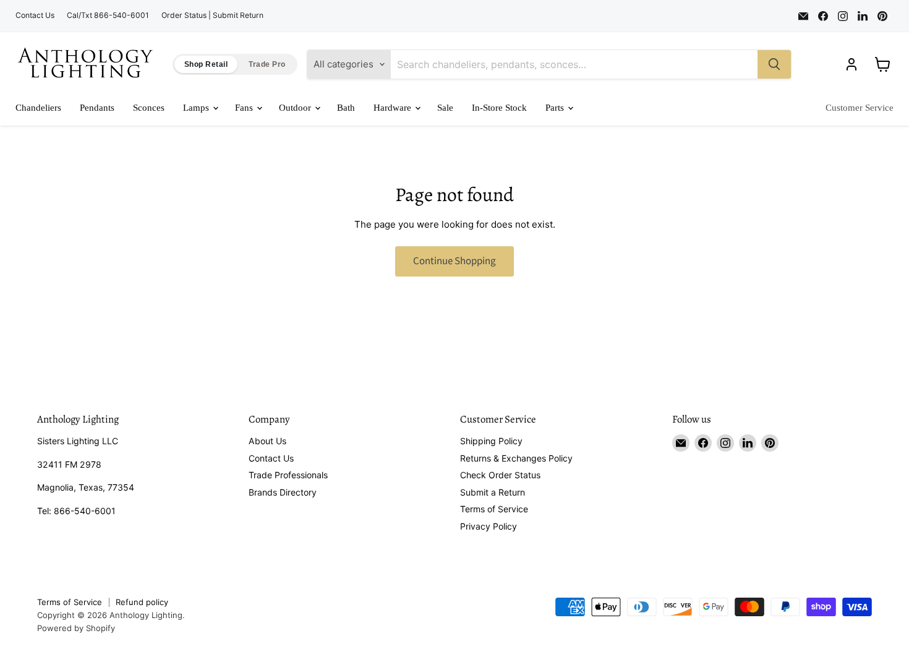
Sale (445, 108)
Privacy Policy (488, 526)
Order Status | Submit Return (212, 15)
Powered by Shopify (76, 628)
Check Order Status (500, 475)
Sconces (148, 108)
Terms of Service (494, 509)
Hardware (393, 108)
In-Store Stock (499, 108)
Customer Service (860, 108)
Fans (245, 108)
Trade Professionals (288, 475)
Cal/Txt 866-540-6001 (108, 15)
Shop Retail (206, 64)
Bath (346, 108)
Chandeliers (38, 108)
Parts (555, 108)
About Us (267, 441)
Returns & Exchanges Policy (516, 458)
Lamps (197, 108)
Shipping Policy (491, 441)
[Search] (774, 64)
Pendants (97, 108)
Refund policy (142, 602)
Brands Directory (283, 492)
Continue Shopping (454, 261)
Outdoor (296, 108)
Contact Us (34, 15)
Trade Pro (267, 64)
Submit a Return (492, 492)
